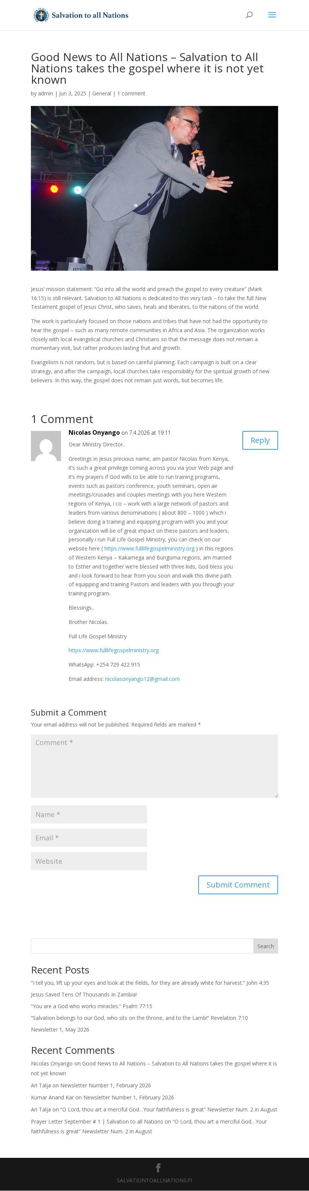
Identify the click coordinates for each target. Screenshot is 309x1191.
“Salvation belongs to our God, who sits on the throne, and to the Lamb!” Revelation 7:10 (139, 1017)
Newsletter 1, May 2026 (60, 1029)
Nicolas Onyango (94, 432)
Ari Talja (41, 1085)
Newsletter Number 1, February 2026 (105, 1085)
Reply (260, 440)
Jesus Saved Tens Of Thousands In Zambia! (84, 994)
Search (265, 946)
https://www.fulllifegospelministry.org (149, 548)
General (101, 93)
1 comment (131, 93)
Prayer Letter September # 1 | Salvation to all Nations (97, 1121)
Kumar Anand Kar (52, 1097)
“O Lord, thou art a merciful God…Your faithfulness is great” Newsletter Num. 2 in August (168, 1109)
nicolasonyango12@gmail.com (142, 678)
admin (45, 93)
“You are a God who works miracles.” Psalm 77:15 (91, 1006)
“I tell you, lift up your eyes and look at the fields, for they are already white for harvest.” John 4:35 (150, 982)
